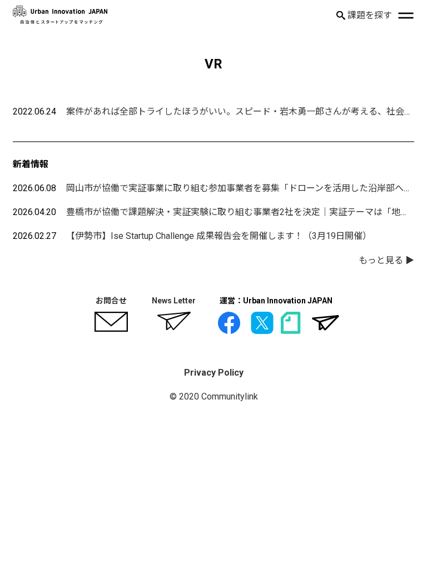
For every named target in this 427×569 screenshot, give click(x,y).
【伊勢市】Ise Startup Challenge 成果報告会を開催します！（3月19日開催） (218, 236)
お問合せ (111, 300)
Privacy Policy (214, 372)
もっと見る (381, 260)
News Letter (174, 300)
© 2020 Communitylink (214, 396)
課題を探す (368, 15)
